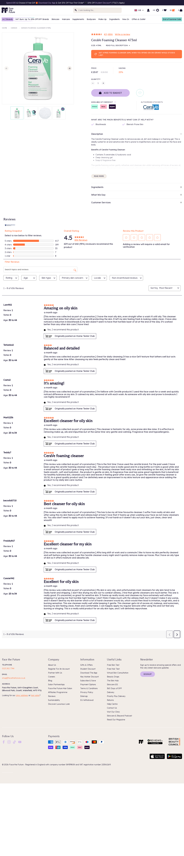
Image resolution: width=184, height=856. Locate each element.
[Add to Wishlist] (140, 93)
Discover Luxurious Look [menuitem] (59, 704)
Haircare (66, 19)
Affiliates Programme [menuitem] (57, 692)
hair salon (35, 695)
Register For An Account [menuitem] (59, 669)
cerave (14, 28)
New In (125, 19)
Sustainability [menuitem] (54, 700)
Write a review (122, 34)
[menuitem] (3, 742)
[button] (126, 237)
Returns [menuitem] (110, 700)
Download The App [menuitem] (88, 673)
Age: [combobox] (26, 277)
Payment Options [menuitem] (88, 684)
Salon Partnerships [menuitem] (56, 684)
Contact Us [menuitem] (112, 708)
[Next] (69, 68)
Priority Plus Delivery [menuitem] (116, 696)
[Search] (76, 10)
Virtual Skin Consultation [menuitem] (117, 673)
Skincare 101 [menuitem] (112, 684)
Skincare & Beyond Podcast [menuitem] (119, 716)
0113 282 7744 (8, 668)
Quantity (95, 79)
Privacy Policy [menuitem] (86, 692)
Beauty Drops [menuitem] (113, 676)
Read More (99, 176)
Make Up (102, 19)
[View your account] (148, 10)
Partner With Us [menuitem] (55, 673)
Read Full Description (117, 45)
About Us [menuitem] (52, 665)
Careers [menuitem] (51, 676)
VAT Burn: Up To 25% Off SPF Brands (32, 19)
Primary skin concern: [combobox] (72, 277)
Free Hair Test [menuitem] (113, 669)
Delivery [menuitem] (110, 692)
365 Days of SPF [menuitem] (114, 688)
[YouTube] (19, 742)
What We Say (98, 194)
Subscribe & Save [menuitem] (88, 680)
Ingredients (114, 19)
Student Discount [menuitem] (88, 669)
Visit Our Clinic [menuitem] (113, 712)
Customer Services (101, 202)
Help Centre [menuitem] (112, 704)
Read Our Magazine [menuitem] (116, 719)
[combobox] (97, 10)
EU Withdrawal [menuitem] (86, 700)
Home (4, 28)
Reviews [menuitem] (51, 696)
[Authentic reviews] (10, 225)
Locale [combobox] (97, 277)
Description (97, 134)
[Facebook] (3, 742)
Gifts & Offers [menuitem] (86, 665)
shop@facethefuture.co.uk (13, 678)
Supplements (78, 19)
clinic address (22, 695)
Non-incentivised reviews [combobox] (125, 277)
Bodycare (91, 19)
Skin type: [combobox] (46, 277)
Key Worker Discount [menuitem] (89, 676)
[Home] (141, 742)
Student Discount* (59, 3)
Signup (148, 674)
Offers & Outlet (138, 19)
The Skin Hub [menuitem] (113, 680)
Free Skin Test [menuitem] (113, 665)
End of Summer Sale (172, 19)
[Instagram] (9, 742)
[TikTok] (14, 742)
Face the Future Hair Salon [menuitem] (60, 688)
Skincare (55, 19)
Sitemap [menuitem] (84, 696)
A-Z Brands (7, 19)
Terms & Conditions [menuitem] (89, 688)
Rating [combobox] (9, 277)
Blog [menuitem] (50, 680)
